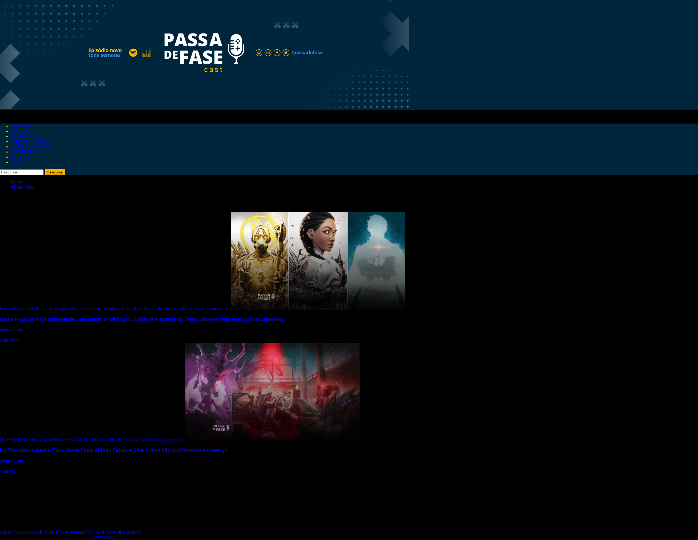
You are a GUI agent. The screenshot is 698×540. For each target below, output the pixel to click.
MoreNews (104, 537)
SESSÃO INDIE (25, 136)
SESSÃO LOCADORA (30, 141)
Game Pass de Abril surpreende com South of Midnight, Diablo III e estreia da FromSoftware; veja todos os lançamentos (115, 308)
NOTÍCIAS (20, 131)
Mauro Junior (13, 329)
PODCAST (21, 126)
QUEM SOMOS (25, 152)
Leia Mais (9, 340)
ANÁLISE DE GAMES (30, 146)
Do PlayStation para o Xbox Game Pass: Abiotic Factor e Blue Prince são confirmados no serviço (92, 439)
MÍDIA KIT (21, 162)
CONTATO (20, 157)
